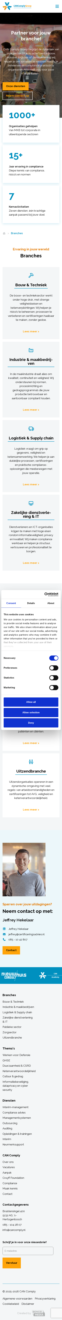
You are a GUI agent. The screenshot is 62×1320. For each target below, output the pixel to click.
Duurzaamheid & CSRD (17, 1065)
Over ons (8, 1162)
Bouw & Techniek (13, 1001)
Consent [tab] (11, 603)
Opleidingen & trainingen (17, 1133)
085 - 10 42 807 (17, 939)
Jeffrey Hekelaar (18, 928)
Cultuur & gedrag (13, 1076)
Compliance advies (14, 1112)
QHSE (6, 1060)
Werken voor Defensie (16, 1055)
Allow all (31, 702)
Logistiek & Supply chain (17, 1012)
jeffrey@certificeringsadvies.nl (26, 934)
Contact (11, 950)
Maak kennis (10, 1188)
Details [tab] (31, 603)
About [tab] (50, 603)
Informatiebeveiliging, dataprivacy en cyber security (16, 1085)
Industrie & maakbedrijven (18, 1006)
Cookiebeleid (11, 1303)
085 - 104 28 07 (12, 1224)
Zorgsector (10, 1032)
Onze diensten (15, 86)
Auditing (7, 1128)
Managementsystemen (17, 1117)
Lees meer (30, 331)
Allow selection (31, 712)
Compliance (10, 1183)
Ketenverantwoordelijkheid (19, 1071)
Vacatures (9, 1167)
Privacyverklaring (45, 1298)
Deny (31, 722)
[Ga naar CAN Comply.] (4, 233)
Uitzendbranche (12, 1037)
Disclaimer (27, 1303)
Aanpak (7, 1172)
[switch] (53, 667)
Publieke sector (12, 1026)
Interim (7, 1139)
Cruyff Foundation (13, 1177)
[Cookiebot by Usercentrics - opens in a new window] (44, 594)
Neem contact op (17, 95)
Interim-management (15, 1107)
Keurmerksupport (13, 1144)
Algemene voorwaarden (17, 1298)
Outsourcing (10, 1123)
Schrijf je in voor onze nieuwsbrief (25, 1242)
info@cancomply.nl (14, 1230)
